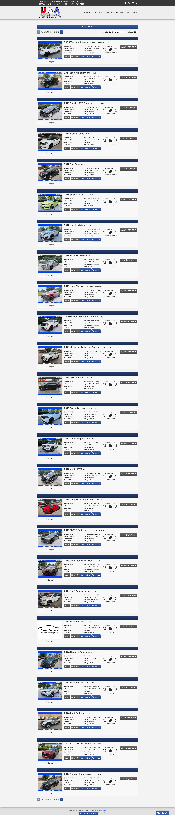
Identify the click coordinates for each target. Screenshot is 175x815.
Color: (66, 50)
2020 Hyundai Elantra (78, 652)
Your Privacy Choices (97, 810)
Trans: (86, 50)
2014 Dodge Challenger (83, 499)
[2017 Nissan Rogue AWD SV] (50, 630)
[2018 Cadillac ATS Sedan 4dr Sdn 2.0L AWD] (50, 111)
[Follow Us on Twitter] (129, 3)
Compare (51, 62)
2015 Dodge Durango (80, 408)
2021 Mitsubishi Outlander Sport (87, 347)
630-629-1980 (78, 4)
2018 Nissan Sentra (77, 133)
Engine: (86, 48)
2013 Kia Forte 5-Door (80, 255)
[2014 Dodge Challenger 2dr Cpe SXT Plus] (50, 508)
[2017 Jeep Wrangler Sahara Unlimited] (50, 81)
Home (78, 809)
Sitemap (90, 810)
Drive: (66, 53)
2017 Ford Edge (76, 164)
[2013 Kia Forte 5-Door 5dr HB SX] (50, 264)
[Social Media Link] (136, 3)
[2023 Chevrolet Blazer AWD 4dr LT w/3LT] (50, 752)
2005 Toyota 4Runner (88, 42)
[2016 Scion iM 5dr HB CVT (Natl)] (50, 203)
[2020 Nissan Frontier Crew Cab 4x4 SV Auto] (50, 325)
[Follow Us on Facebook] (125, 3)
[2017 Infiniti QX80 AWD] (50, 477)
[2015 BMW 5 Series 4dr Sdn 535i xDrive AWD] (50, 538)
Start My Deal (85, 57)
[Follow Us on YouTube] (133, 3)
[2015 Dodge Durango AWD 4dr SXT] (50, 416)
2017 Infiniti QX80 (75, 469)
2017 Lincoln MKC (78, 225)
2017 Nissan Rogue (77, 621)
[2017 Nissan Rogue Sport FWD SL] (50, 691)
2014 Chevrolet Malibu (83, 774)
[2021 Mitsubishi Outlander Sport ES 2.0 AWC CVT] (50, 355)
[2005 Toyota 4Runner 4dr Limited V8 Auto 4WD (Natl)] (50, 50)
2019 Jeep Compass (79, 438)
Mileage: (86, 53)
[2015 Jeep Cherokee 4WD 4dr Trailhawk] (50, 294)
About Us (83, 809)
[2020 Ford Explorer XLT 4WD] (50, 721)
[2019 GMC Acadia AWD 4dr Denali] (50, 599)
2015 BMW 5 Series (84, 530)
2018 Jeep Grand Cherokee (83, 560)
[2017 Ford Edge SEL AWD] (50, 172)
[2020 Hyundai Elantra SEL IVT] (50, 660)
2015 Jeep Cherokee (82, 286)
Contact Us (88, 809)
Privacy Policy (94, 809)
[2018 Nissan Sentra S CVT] (50, 142)
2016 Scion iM (78, 194)
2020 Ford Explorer (78, 713)
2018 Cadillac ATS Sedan (84, 103)
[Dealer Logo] (50, 12)
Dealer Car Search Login (74, 810)
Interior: (66, 48)
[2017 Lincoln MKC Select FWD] (50, 233)
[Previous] (38, 32)
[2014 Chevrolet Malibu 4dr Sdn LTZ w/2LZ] (50, 782)
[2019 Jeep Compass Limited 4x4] (50, 447)
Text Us (97, 57)
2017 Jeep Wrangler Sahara (82, 72)
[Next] (61, 32)
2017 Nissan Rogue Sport (80, 682)
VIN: (85, 46)
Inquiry (67, 57)
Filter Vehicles (88, 27)
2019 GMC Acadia (80, 591)
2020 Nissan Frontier (84, 316)
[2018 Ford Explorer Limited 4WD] (50, 386)
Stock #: (66, 46)
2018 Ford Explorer (79, 377)
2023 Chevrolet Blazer (83, 743)
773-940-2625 (77, 2)
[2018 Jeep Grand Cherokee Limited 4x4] (50, 569)
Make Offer (75, 57)
